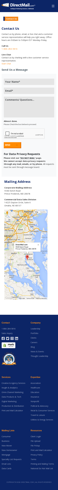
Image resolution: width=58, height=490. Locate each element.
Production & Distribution (13, 406)
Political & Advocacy (39, 406)
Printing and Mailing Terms (42, 464)
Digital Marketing (9, 401)
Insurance (35, 397)
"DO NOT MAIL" (27, 158)
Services (6, 377)
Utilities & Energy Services (42, 420)
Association (36, 383)
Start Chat (6, 63)
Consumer (6, 436)
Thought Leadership (39, 356)
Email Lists (6, 464)
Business (5, 441)
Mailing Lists (8, 430)
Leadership (35, 329)
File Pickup (35, 446)
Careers (34, 342)
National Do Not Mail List (42, 468)
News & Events (37, 352)
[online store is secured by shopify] (8, 345)
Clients (33, 338)
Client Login (36, 436)
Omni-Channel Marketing (12, 392)
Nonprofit (35, 401)
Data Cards (6, 468)
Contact (6, 323)
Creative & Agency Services (13, 383)
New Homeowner (9, 450)
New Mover (7, 446)
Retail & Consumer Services (43, 411)
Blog (33, 347)
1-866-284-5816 (9, 329)
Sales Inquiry (7, 333)
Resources (36, 430)
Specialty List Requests (12, 459)
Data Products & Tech (11, 397)
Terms (33, 459)
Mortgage (6, 455)
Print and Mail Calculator (12, 411)
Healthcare (35, 388)
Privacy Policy (36, 455)
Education (35, 392)
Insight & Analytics (10, 388)
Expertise (35, 377)
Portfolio (34, 333)
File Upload (35, 441)
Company (36, 323)
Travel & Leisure (38, 415)
